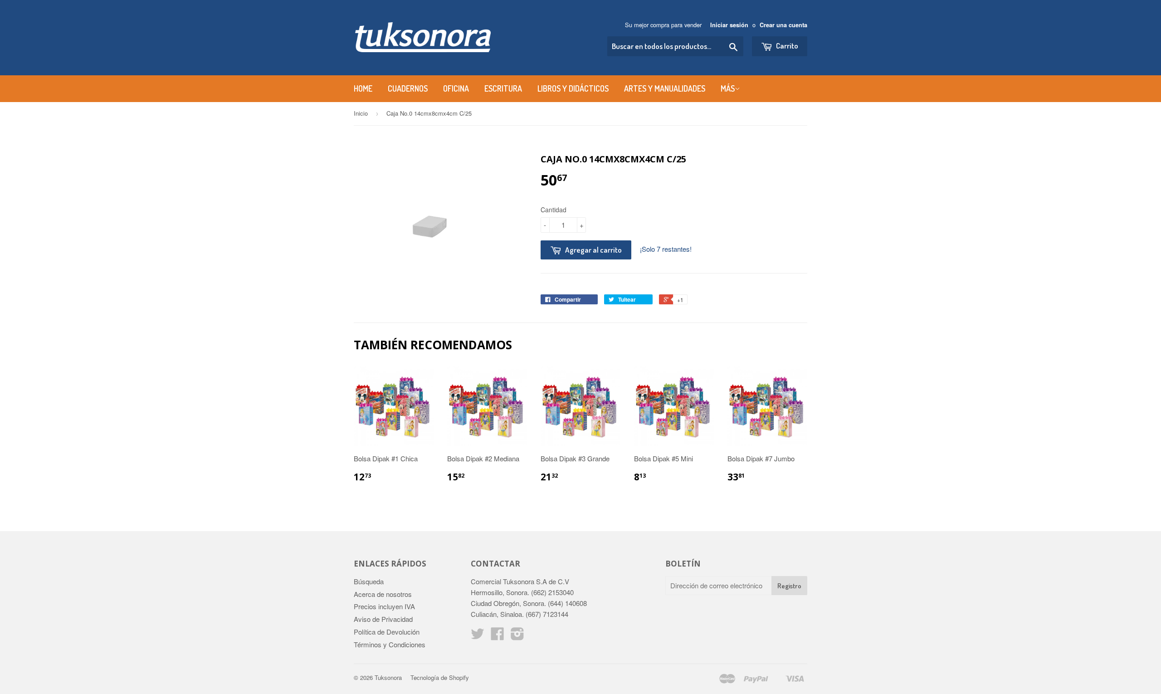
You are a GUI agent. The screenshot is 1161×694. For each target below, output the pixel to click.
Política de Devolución (387, 631)
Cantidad (553, 209)
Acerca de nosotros (383, 594)
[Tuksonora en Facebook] (497, 636)
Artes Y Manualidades (664, 88)
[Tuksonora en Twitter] (477, 636)
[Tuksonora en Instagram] (517, 636)
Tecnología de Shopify (439, 677)
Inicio (361, 113)
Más (728, 88)
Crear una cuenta (783, 25)
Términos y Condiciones (389, 644)
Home (363, 88)
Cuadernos (408, 88)
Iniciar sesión (729, 25)
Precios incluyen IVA (384, 606)
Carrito (786, 45)
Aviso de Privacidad (383, 619)
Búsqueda (369, 581)
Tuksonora (388, 677)
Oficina (456, 88)
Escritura (503, 88)
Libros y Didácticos (573, 88)
